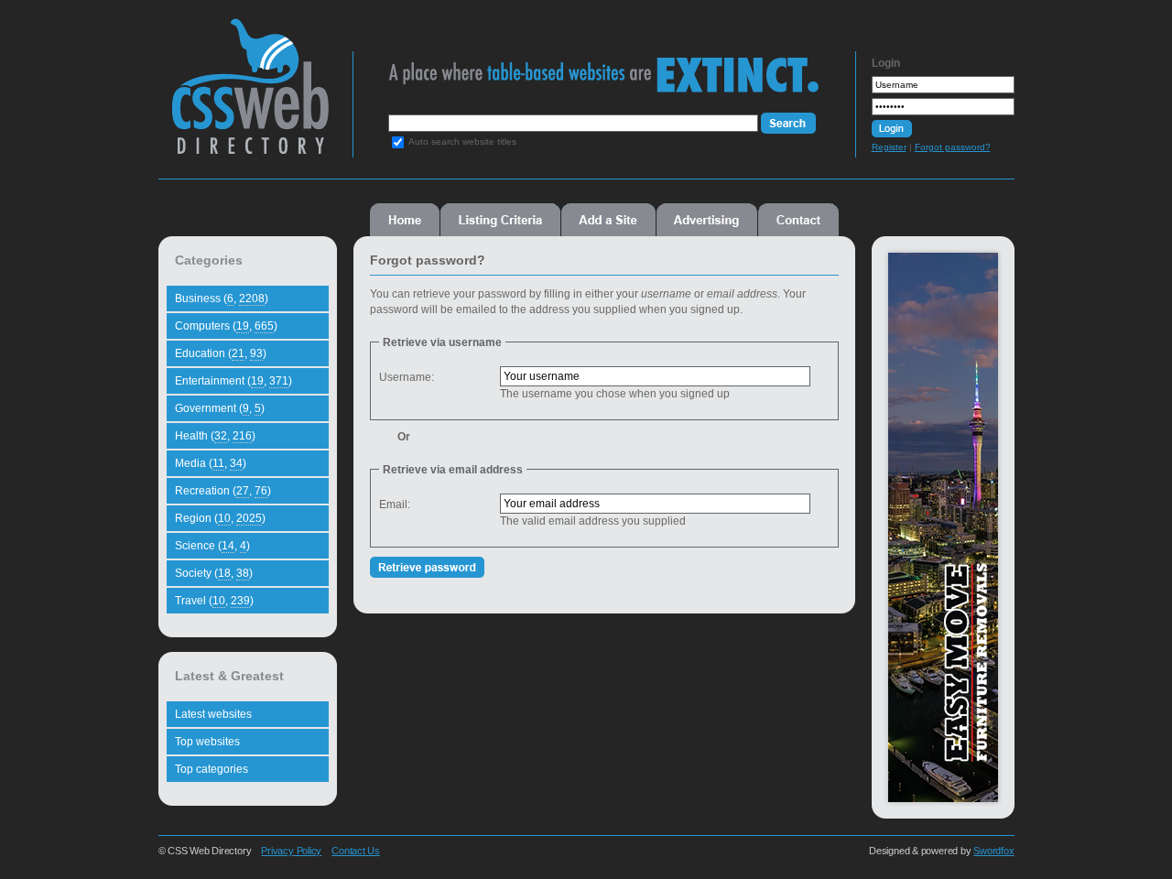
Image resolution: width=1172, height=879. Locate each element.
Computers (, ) (226, 326)
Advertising (707, 219)
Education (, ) (220, 353)
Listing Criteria (500, 219)
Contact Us (355, 850)
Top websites (207, 741)
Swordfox (993, 850)
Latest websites (213, 714)
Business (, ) (221, 298)
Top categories (211, 769)
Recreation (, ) (223, 490)
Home (405, 219)
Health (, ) (215, 435)
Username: (406, 377)
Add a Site (608, 219)
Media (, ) (210, 463)
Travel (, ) (214, 600)
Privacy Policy (291, 850)
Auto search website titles (462, 141)
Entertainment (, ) (233, 380)
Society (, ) (214, 573)
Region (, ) (220, 518)
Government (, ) (220, 408)
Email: (394, 504)
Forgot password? (953, 147)
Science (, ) (212, 545)
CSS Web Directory (249, 95)
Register (889, 147)
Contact (798, 219)
